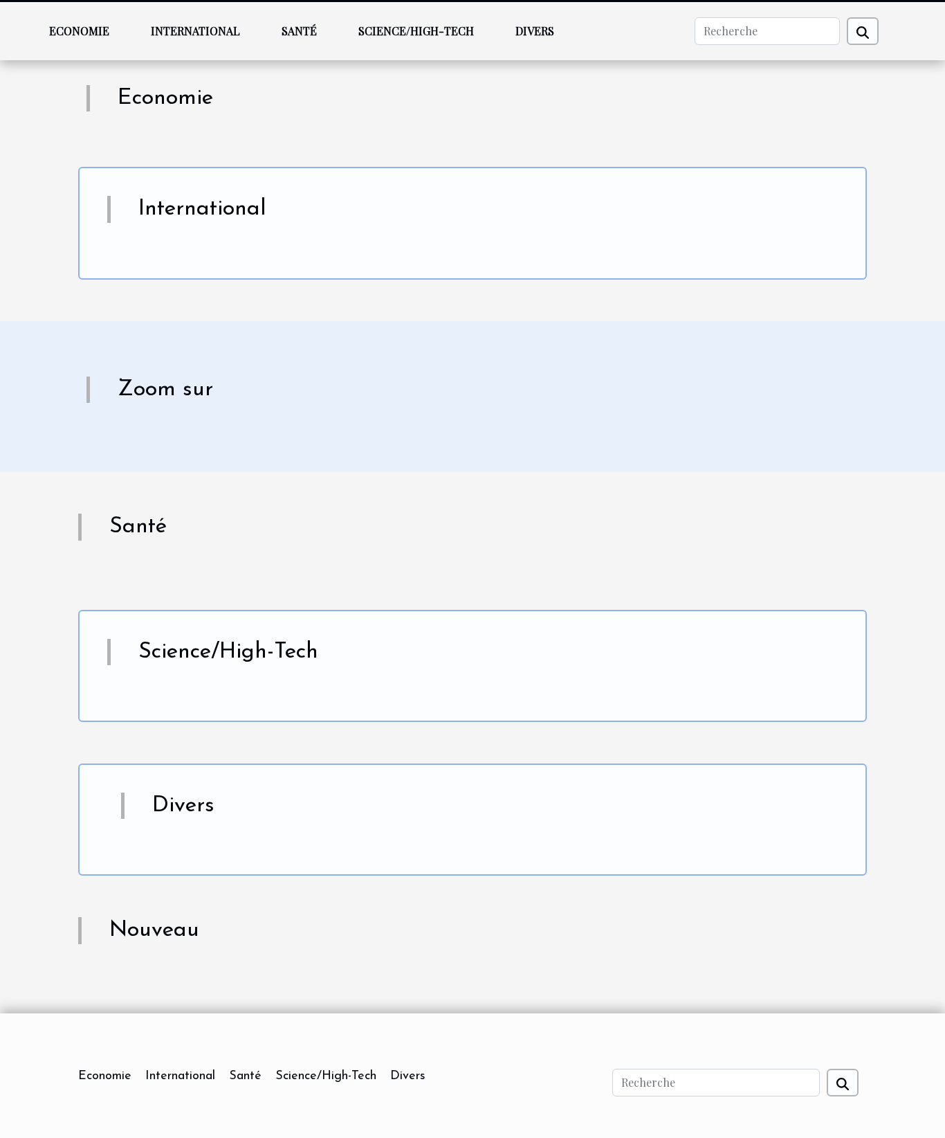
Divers (534, 31)
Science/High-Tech (416, 31)
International (195, 31)
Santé (299, 31)
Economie (79, 31)
